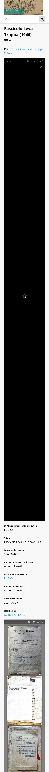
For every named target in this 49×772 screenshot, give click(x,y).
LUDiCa (8, 578)
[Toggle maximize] (41, 61)
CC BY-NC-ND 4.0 (14, 615)
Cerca (42, 19)
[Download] (34, 61)
